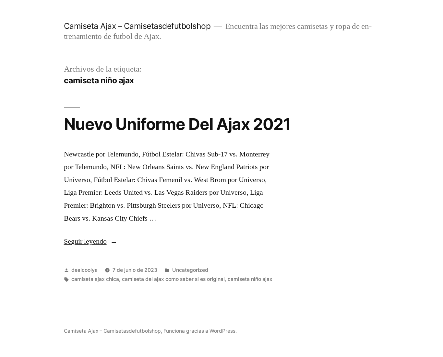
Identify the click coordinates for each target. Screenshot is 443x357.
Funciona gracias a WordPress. (200, 331)
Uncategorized (190, 270)
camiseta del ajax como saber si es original (173, 279)
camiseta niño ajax (250, 279)
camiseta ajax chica (95, 279)
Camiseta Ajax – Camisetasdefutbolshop (137, 26)
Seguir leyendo (90, 241)
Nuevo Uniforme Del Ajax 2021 (177, 124)
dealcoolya (84, 270)
